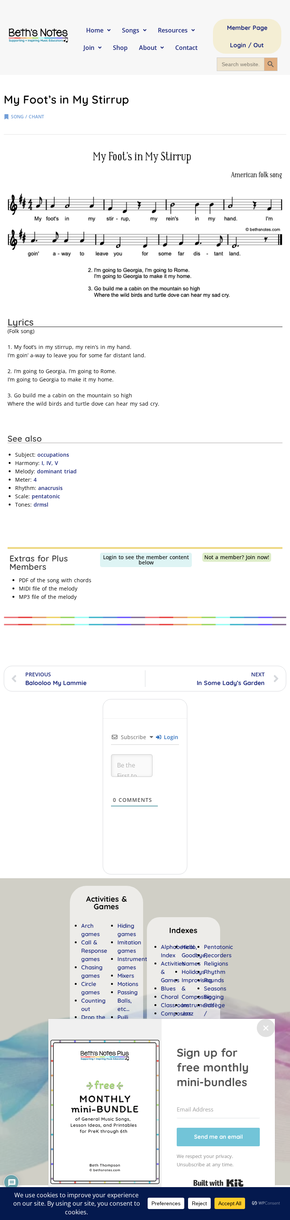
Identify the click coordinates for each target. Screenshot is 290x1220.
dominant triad (57, 471)
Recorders (217, 955)
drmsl (41, 504)
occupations (53, 454)
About (148, 47)
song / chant (27, 116)
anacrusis (50, 487)
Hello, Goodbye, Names (194, 955)
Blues (168, 988)
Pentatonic (218, 946)
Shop (120, 47)
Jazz (187, 1013)
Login (170, 737)
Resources (173, 30)
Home (94, 30)
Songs (130, 30)
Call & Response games (94, 951)
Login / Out (247, 45)
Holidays (193, 971)
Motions (127, 983)
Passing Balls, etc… (127, 1000)
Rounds (214, 980)
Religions (216, 963)
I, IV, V (50, 463)
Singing (214, 996)
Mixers (125, 975)
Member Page (247, 27)
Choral (170, 996)
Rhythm (214, 971)
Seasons (215, 988)
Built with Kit (218, 1183)
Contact (186, 47)
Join (88, 47)
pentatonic (46, 496)
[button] (183, 930)
